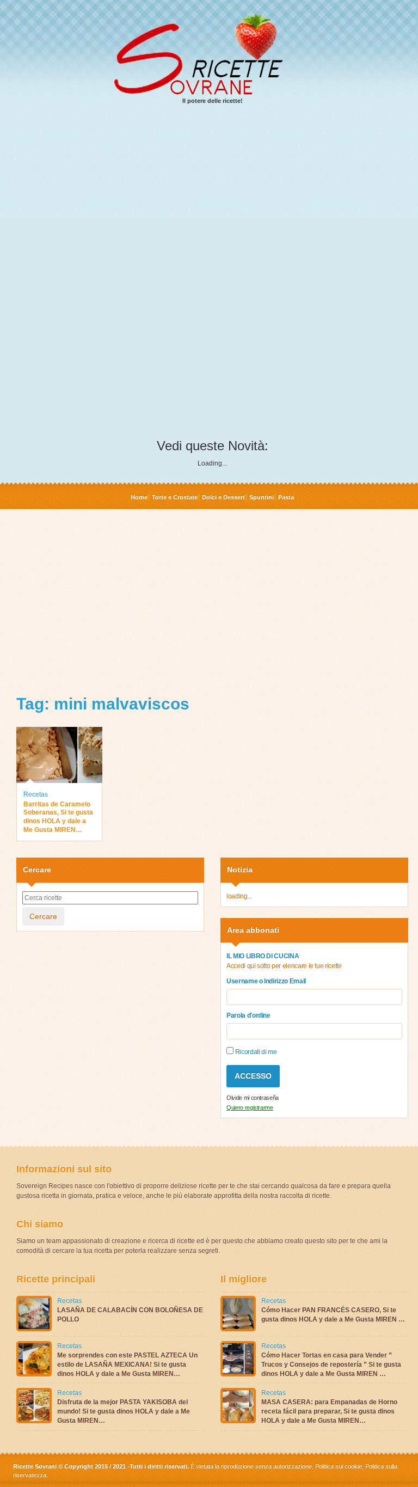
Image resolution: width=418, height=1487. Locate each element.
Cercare (43, 916)
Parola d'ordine (248, 1015)
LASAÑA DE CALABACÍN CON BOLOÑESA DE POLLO (130, 1314)
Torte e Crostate (175, 497)
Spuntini (261, 497)
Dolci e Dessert (223, 497)
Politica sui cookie (338, 1466)
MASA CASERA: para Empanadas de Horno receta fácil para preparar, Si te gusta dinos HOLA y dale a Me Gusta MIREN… (329, 1411)
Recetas (35, 794)
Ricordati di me (254, 1052)
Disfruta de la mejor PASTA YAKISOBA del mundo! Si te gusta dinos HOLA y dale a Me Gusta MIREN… (123, 1411)
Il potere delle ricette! (212, 100)
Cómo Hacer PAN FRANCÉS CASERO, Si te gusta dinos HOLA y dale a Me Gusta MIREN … (333, 1314)
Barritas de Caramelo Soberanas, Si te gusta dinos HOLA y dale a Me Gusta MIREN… (58, 817)
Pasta (286, 497)
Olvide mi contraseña (252, 1097)
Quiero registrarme (249, 1107)
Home (139, 497)
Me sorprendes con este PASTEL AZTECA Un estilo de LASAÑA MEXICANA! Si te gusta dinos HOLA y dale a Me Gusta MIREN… (127, 1364)
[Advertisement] (212, 196)
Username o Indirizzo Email (266, 981)
